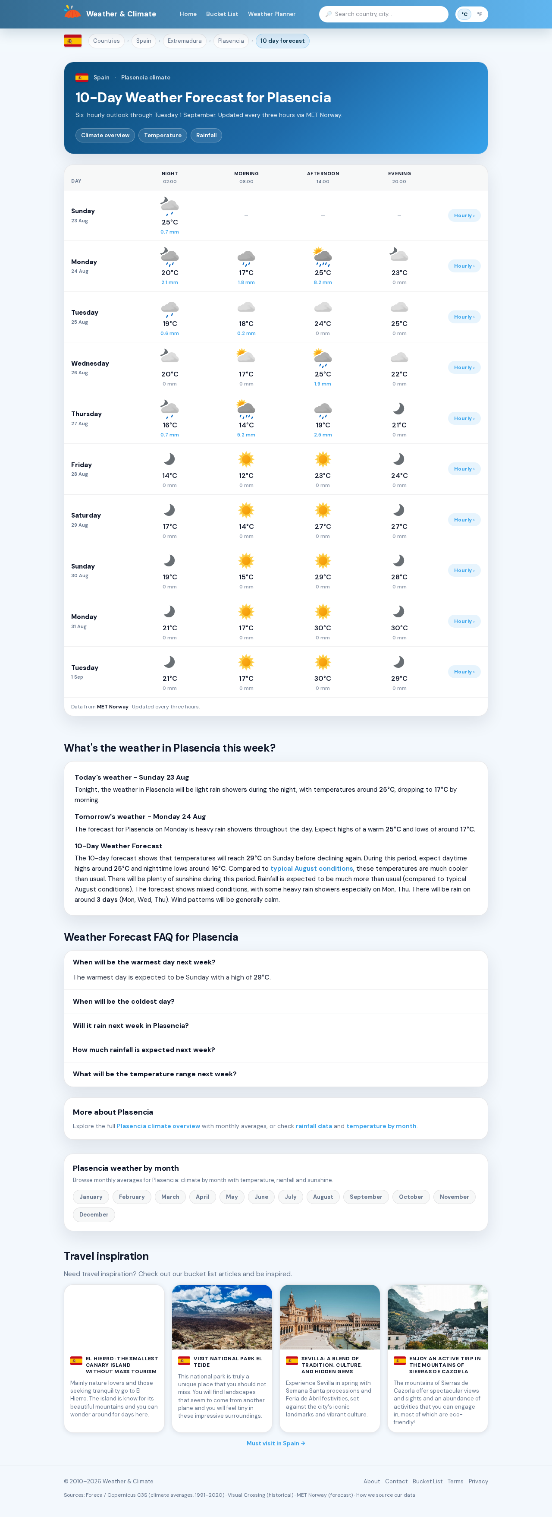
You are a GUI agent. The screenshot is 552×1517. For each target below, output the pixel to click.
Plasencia (231, 40)
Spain (143, 40)
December (94, 1214)
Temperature (163, 135)
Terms (456, 1481)
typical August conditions (311, 868)
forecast (282, 40)
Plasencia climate (145, 77)
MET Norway (113, 706)
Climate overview (105, 135)
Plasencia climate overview (158, 1126)
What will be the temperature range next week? (155, 1074)
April (203, 1197)
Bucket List (222, 14)
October (411, 1197)
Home (188, 14)
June (261, 1197)
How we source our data (385, 1495)
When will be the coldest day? (124, 1001)
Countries (106, 40)
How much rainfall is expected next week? (144, 1050)
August (323, 1197)
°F (479, 14)
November (454, 1197)
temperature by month (381, 1126)
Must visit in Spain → (276, 1443)
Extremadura (185, 40)
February (132, 1197)
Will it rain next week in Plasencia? (131, 1025)
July (291, 1197)
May (232, 1197)
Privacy (478, 1481)
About (372, 1481)
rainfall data (314, 1126)
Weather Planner (272, 14)
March (170, 1197)
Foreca (94, 1495)
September (366, 1197)
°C (464, 14)
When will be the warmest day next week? (144, 962)
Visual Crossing (246, 1495)
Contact (396, 1481)
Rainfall (206, 135)
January (91, 1197)
